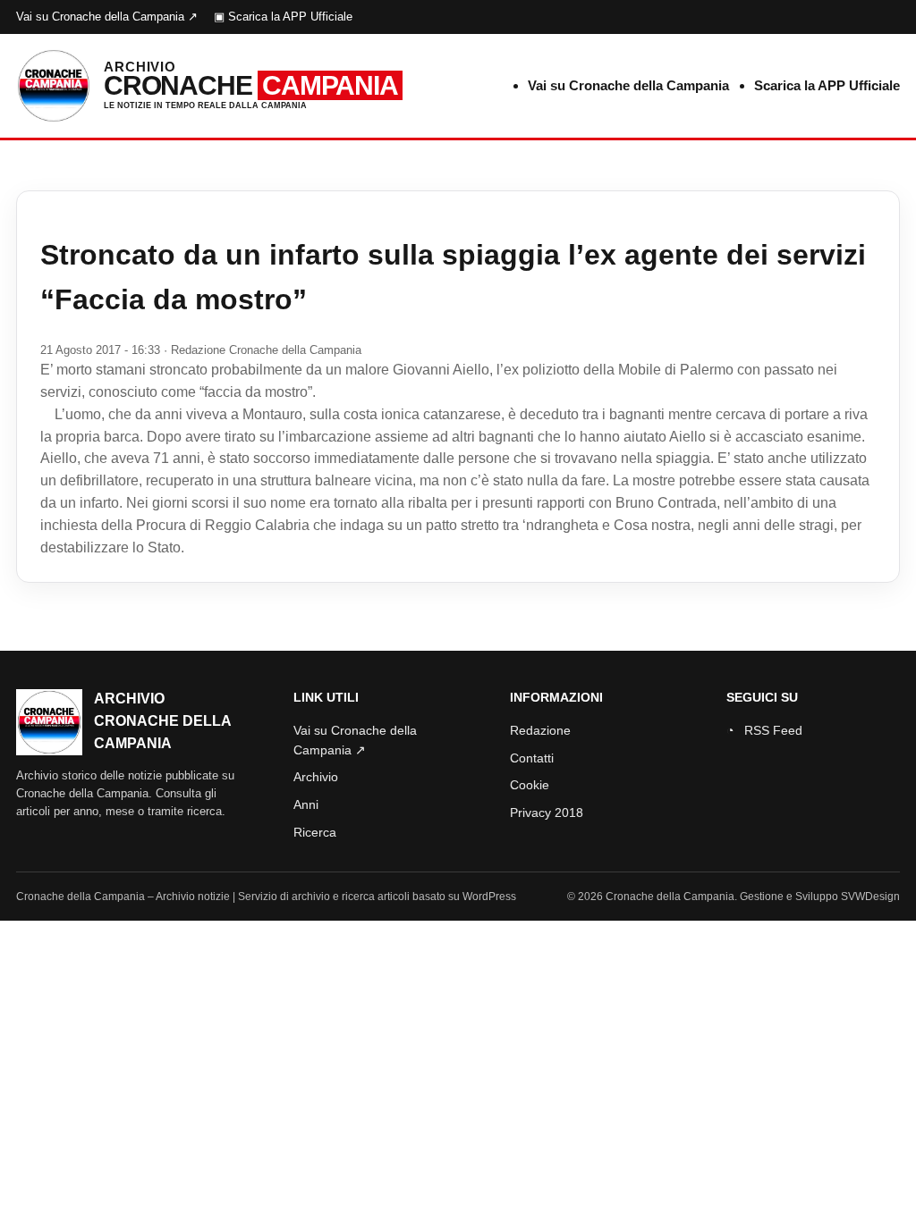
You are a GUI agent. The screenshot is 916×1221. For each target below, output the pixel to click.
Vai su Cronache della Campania (628, 85)
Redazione (540, 730)
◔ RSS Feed (764, 730)
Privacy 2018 (546, 812)
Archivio (315, 777)
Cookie (529, 785)
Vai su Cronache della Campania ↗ (107, 16)
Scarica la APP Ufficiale (827, 85)
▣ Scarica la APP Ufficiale (283, 16)
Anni (305, 804)
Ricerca (314, 832)
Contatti (532, 758)
